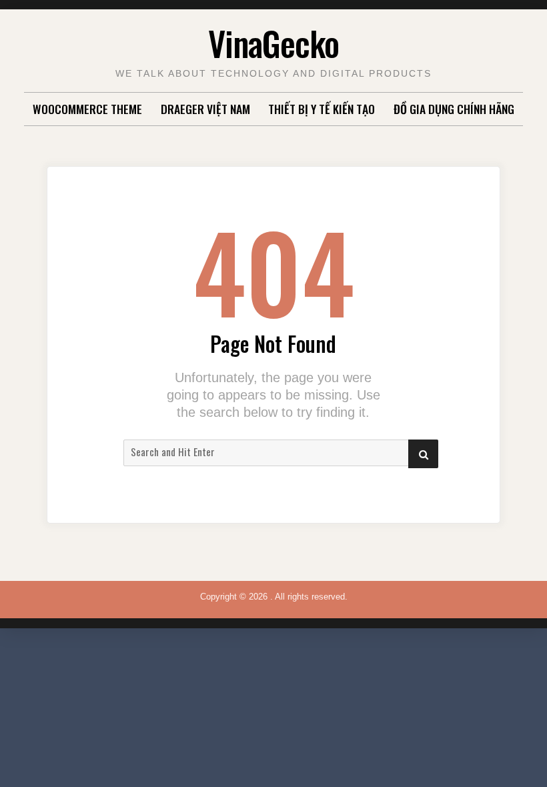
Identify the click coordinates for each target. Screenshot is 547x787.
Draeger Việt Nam (205, 108)
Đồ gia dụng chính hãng (454, 108)
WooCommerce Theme (87, 108)
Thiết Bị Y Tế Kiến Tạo (321, 108)
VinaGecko (273, 42)
